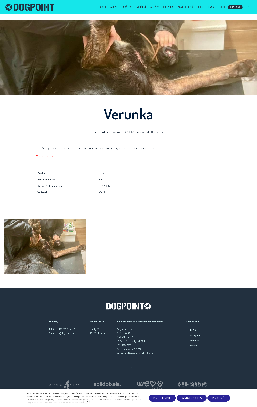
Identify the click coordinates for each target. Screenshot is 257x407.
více (86, 401)
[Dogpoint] (29, 7)
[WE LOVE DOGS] (150, 384)
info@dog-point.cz (65, 333)
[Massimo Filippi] (64, 384)
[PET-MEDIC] (192, 384)
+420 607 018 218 (66, 329)
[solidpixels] (107, 384)
